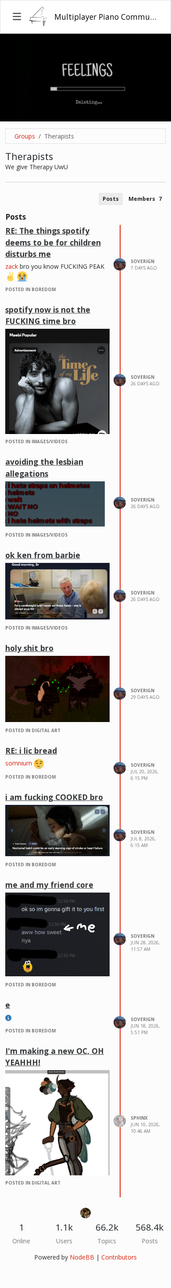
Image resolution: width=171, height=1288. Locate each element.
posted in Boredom (30, 289)
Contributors (119, 1257)
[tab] (111, 199)
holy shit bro (29, 648)
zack (11, 266)
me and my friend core (49, 884)
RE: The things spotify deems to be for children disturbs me (53, 242)
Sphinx (139, 1118)
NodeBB (82, 1257)
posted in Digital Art (33, 730)
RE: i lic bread (31, 750)
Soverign (142, 261)
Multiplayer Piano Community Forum (106, 16)
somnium (18, 763)
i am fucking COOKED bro (54, 797)
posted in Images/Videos (36, 441)
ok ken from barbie (42, 555)
